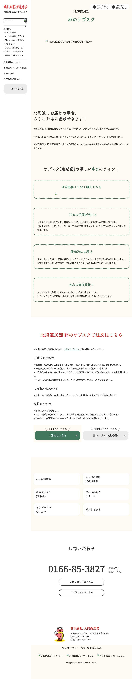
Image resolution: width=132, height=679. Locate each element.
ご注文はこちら (57, 435)
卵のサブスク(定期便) (105, 435)
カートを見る (17, 89)
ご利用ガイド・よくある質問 (15, 68)
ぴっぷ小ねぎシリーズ (14, 48)
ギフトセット (10, 44)
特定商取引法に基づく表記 (91, 648)
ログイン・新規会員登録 (121, 7)
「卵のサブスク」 (72, 349)
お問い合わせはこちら (81, 582)
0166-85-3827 (76, 568)
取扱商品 (7, 29)
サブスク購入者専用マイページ (103, 7)
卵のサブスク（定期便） (15, 40)
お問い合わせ (9, 73)
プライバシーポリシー (69, 648)
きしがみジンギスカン (14, 52)
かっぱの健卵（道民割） (15, 36)
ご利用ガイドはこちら (81, 592)
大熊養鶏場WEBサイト (13, 79)
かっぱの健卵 (10, 32)
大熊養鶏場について (12, 62)
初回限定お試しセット (14, 55)
